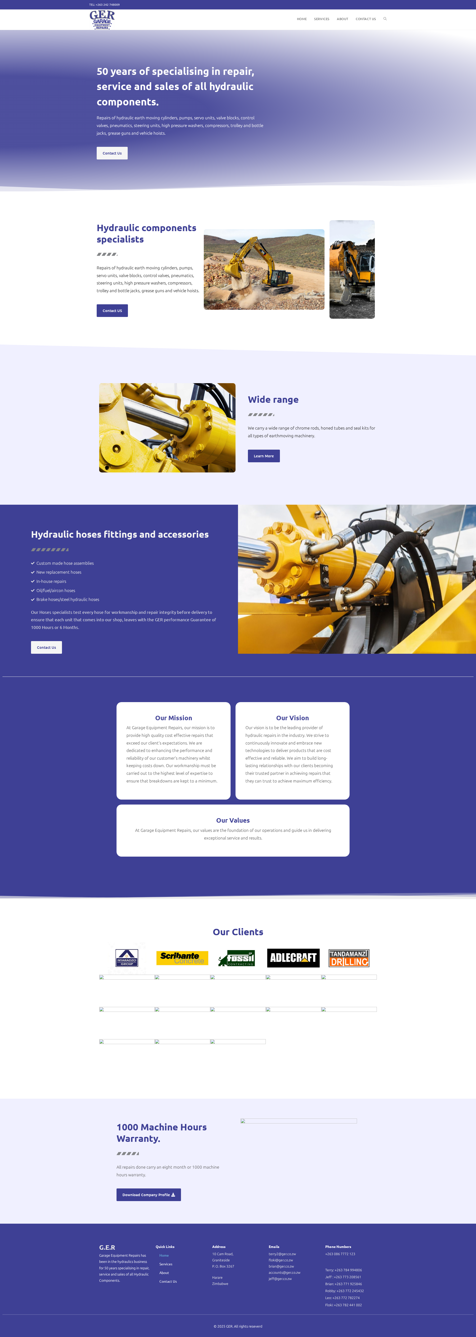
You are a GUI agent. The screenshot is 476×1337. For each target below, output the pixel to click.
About (164, 1272)
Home (164, 1255)
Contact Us (168, 1281)
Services (165, 1264)
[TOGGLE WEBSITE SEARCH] (385, 19)
